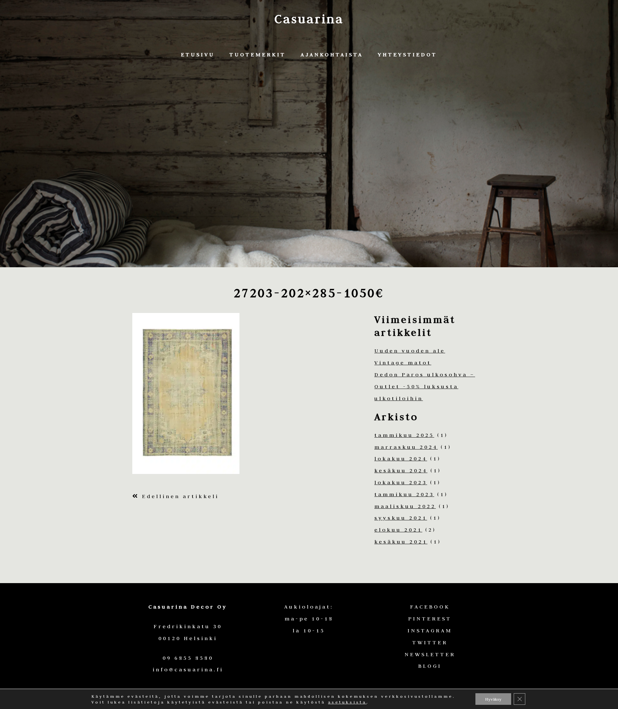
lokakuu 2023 (400, 482)
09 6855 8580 (188, 657)
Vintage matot (402, 362)
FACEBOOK (430, 606)
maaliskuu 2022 (405, 506)
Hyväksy (493, 699)
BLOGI (430, 665)
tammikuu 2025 (404, 435)
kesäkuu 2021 (400, 541)
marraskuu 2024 (406, 446)
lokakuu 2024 (400, 458)
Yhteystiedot (407, 54)
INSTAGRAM (429, 630)
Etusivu (198, 54)
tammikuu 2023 (404, 494)
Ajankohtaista (332, 54)
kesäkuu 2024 (400, 470)
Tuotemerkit (257, 54)
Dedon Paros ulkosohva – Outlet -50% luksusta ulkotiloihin (424, 386)
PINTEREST (430, 618)
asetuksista (347, 701)
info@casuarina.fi (188, 669)
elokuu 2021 (398, 529)
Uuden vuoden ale (409, 350)
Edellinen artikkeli (179, 496)
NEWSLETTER (430, 654)
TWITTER (430, 642)
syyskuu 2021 (400, 517)
